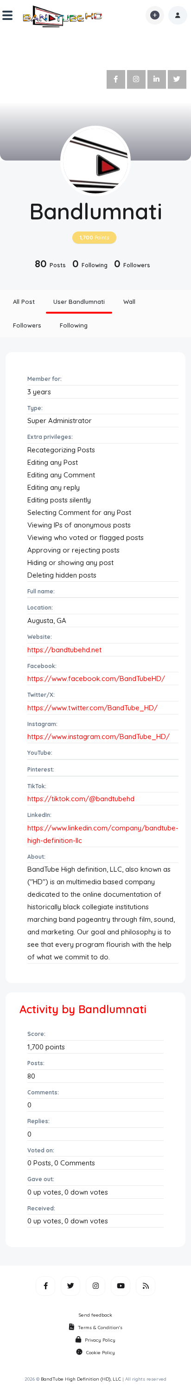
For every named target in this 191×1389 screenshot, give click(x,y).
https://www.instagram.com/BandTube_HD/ (98, 736)
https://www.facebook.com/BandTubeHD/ (96, 678)
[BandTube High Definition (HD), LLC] (63, 15)
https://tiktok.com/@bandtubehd (80, 798)
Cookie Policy (100, 1353)
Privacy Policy (100, 1340)
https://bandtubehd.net (64, 649)
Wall (129, 301)
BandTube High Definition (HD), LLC (81, 1379)
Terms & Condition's (100, 1328)
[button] (177, 15)
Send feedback (95, 1315)
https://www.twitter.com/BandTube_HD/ (92, 707)
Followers (27, 325)
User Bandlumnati (79, 301)
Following (74, 325)
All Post (24, 301)
